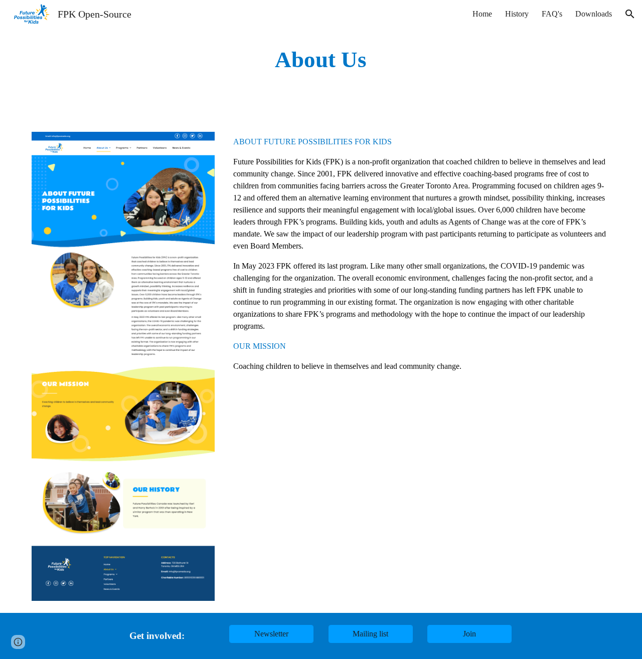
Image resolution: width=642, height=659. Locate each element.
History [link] (517, 14)
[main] (321, 60)
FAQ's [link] (552, 14)
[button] (630, 14)
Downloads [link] (593, 14)
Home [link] (482, 14)
